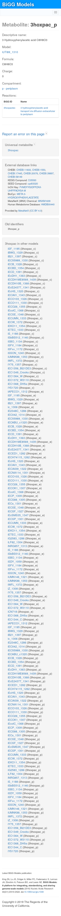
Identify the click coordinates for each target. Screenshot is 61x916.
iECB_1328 (15, 264)
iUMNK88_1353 (18, 357)
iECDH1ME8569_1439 (22, 279)
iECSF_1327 (16, 511)
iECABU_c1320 (18, 422)
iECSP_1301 (16, 519)
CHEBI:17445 (15, 173)
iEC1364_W (15, 376)
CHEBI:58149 (15, 176)
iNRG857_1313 (18, 546)
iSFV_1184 (15, 345)
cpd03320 (33, 183)
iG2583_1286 (16, 538)
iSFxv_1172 (15, 349)
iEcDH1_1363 (17, 275)
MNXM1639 (44, 201)
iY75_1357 (15, 364)
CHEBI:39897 (46, 173)
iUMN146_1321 (18, 577)
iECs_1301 (15, 503)
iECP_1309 (15, 496)
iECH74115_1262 (19, 457)
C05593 (32, 180)
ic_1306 (13, 407)
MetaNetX (23, 210)
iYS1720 (13, 387)
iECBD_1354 (16, 268)
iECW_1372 (15, 322)
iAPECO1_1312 (18, 391)
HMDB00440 (47, 204)
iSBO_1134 (15, 341)
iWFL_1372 (15, 360)
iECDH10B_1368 (19, 283)
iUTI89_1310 (10, 52)
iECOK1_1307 (17, 488)
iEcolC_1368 (16, 310)
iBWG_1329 (15, 252)
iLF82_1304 (15, 542)
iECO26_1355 (17, 306)
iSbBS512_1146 (18, 337)
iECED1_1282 (17, 453)
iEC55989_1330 (18, 260)
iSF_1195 (14, 248)
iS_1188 (13, 333)
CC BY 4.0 (35, 210)
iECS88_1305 (17, 499)
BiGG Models (18, 4)
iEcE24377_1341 (19, 287)
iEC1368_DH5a (18, 384)
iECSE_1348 (16, 314)
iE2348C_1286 (17, 411)
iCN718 (13, 611)
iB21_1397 (15, 256)
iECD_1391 (15, 272)
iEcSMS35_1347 (18, 515)
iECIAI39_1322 (17, 469)
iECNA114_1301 (18, 472)
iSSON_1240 (16, 353)
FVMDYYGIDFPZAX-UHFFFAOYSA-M (25, 188)
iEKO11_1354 (17, 326)
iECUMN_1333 (17, 318)
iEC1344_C (15, 619)
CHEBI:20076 (31, 173)
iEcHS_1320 (16, 291)
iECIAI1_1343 (17, 295)
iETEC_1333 (16, 330)
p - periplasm (10, 88)
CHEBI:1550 (38, 169)
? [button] (46, 133)
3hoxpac (13, 150)
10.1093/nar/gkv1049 (34, 891)
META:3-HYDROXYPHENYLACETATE (23, 195)
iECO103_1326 (18, 299)
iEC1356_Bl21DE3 (20, 368)
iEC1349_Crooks (19, 372)
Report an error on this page (23, 133)
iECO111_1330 (18, 302)
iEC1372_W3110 (19, 380)
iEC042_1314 (16, 414)
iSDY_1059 (15, 561)
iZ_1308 (13, 588)
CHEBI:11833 (23, 169)
